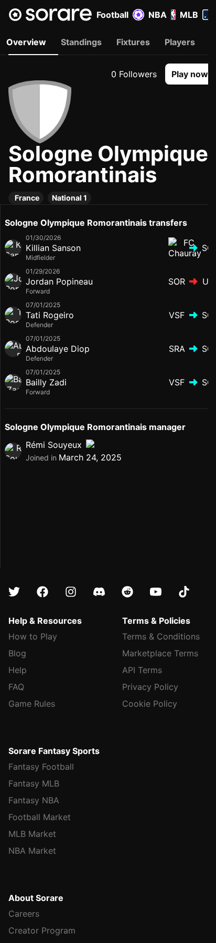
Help (17, 670)
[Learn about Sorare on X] (14, 592)
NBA (157, 14)
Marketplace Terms (160, 653)
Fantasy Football (41, 766)
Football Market (39, 817)
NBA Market (32, 850)
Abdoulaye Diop (58, 348)
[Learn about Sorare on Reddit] (127, 592)
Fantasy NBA (33, 800)
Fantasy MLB (33, 783)
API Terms (142, 670)
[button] (189, 74)
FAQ (16, 687)
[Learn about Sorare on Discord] (99, 592)
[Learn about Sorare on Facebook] (42, 592)
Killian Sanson (53, 248)
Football (112, 14)
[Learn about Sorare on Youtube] (156, 592)
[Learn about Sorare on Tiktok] (184, 592)
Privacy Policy (150, 687)
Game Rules (31, 703)
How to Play (32, 636)
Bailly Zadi (46, 382)
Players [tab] (180, 42)
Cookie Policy (149, 703)
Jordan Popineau (59, 281)
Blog (17, 653)
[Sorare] (50, 14)
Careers (23, 913)
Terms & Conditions (161, 636)
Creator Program (41, 930)
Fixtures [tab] (133, 42)
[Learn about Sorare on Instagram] (71, 592)
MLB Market (32, 834)
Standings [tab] (81, 42)
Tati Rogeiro (50, 315)
